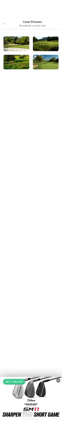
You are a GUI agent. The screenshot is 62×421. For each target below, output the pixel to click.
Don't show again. (31, 418)
